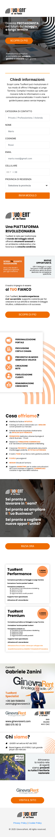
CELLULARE (11, 165)
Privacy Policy (20, 823)
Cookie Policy (35, 823)
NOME (8, 125)
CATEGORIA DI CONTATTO (18, 111)
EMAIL (8, 152)
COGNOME (10, 138)
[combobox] (8, 172)
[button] (19, 41)
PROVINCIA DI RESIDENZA (18, 179)
